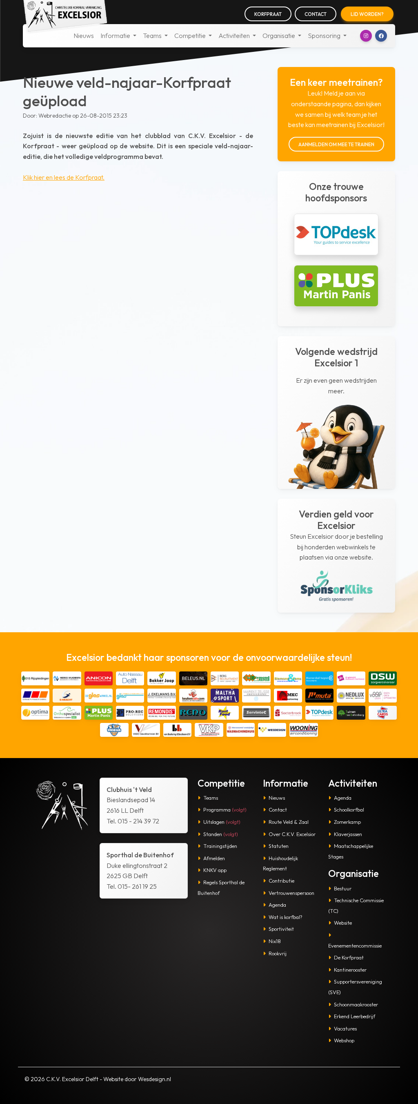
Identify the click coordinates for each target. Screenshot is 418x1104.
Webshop (344, 1040)
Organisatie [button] (279, 35)
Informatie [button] (115, 35)
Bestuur (342, 888)
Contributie (281, 880)
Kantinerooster (350, 969)
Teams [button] (153, 35)
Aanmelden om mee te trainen (336, 144)
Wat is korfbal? (285, 917)
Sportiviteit (281, 929)
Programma (225, 809)
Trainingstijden (220, 846)
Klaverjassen (348, 834)
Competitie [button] (190, 35)
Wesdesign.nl (154, 1079)
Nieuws (83, 35)
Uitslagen (221, 822)
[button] (366, 36)
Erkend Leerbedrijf (354, 1016)
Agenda (277, 904)
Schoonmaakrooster (356, 1004)
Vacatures (345, 1028)
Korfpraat (268, 14)
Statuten (279, 846)
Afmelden (214, 858)
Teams (210, 797)
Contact (316, 14)
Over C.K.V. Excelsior (292, 834)
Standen (220, 834)
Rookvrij (278, 953)
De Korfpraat (349, 957)
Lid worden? (367, 14)
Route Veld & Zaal (289, 822)
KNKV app (215, 870)
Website (343, 922)
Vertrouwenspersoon (291, 893)
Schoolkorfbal (349, 809)
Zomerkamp (347, 822)
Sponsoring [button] (325, 35)
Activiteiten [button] (234, 35)
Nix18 (275, 941)
